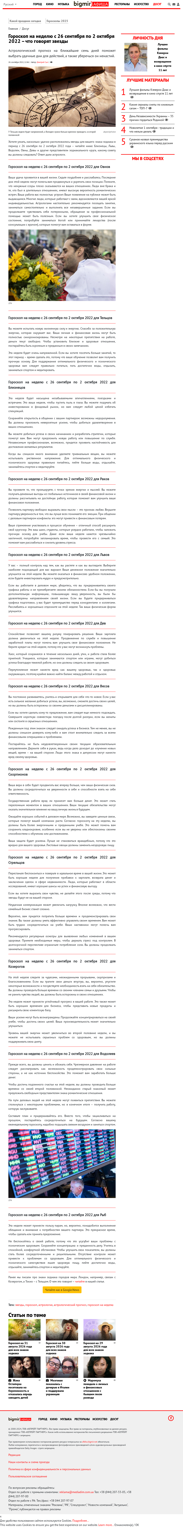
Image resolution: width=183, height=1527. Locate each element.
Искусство (141, 4)
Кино (50, 4)
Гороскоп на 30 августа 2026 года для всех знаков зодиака (58, 1348)
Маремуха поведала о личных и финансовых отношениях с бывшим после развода (95, 1389)
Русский (9, 4)
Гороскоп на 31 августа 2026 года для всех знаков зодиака (20, 1348)
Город (37, 4)
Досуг (157, 4)
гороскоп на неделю (100, 1305)
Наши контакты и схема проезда (29, 1462)
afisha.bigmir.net (89, 1441)
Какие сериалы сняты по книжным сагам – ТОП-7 (151, 106)
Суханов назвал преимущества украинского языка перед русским (151, 141)
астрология (45, 1305)
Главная (13, 28)
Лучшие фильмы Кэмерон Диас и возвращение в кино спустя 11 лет (151, 91)
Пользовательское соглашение (27, 1476)
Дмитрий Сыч (42, 62)
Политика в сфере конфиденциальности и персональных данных (49, 1469)
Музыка (63, 4)
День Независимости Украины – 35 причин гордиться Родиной (151, 118)
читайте (80, 1281)
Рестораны (122, 4)
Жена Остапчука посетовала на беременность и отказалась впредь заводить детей (20, 1389)
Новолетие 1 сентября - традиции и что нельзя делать (151, 129)
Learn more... (106, 1525)
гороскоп (31, 1305)
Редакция (14, 1455)
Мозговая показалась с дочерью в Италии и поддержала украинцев (57, 1387)
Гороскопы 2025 (57, 21)
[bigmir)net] (83, 4)
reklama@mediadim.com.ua (76, 1492)
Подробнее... (80, 1520)
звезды (19, 1305)
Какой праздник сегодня (25, 21)
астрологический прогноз (70, 1305)
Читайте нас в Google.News (62, 1290)
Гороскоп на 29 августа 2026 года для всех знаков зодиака (95, 1348)
